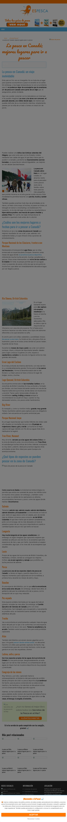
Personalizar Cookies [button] (33, 819)
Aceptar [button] (33, 815)
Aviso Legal (31, 810)
